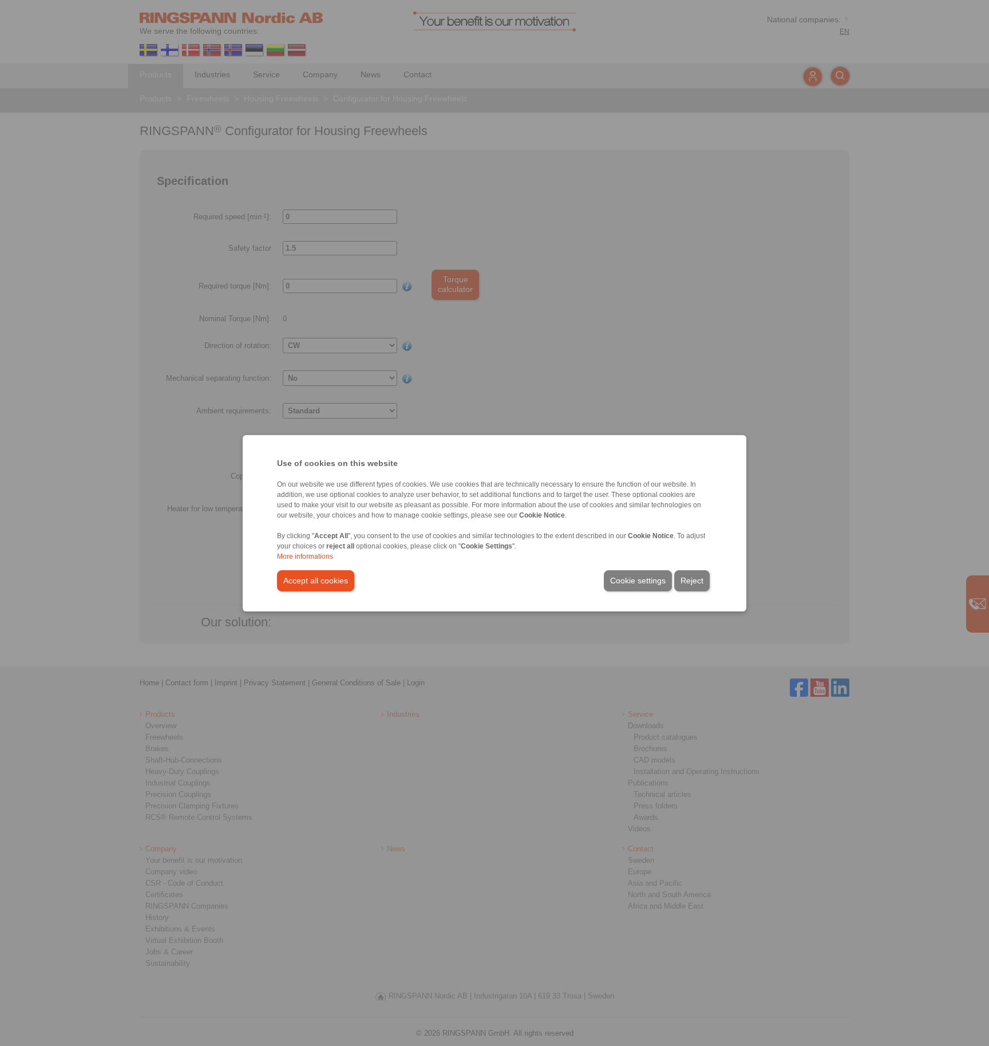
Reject (692, 580)
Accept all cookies (315, 580)
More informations (305, 556)
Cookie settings (638, 580)
